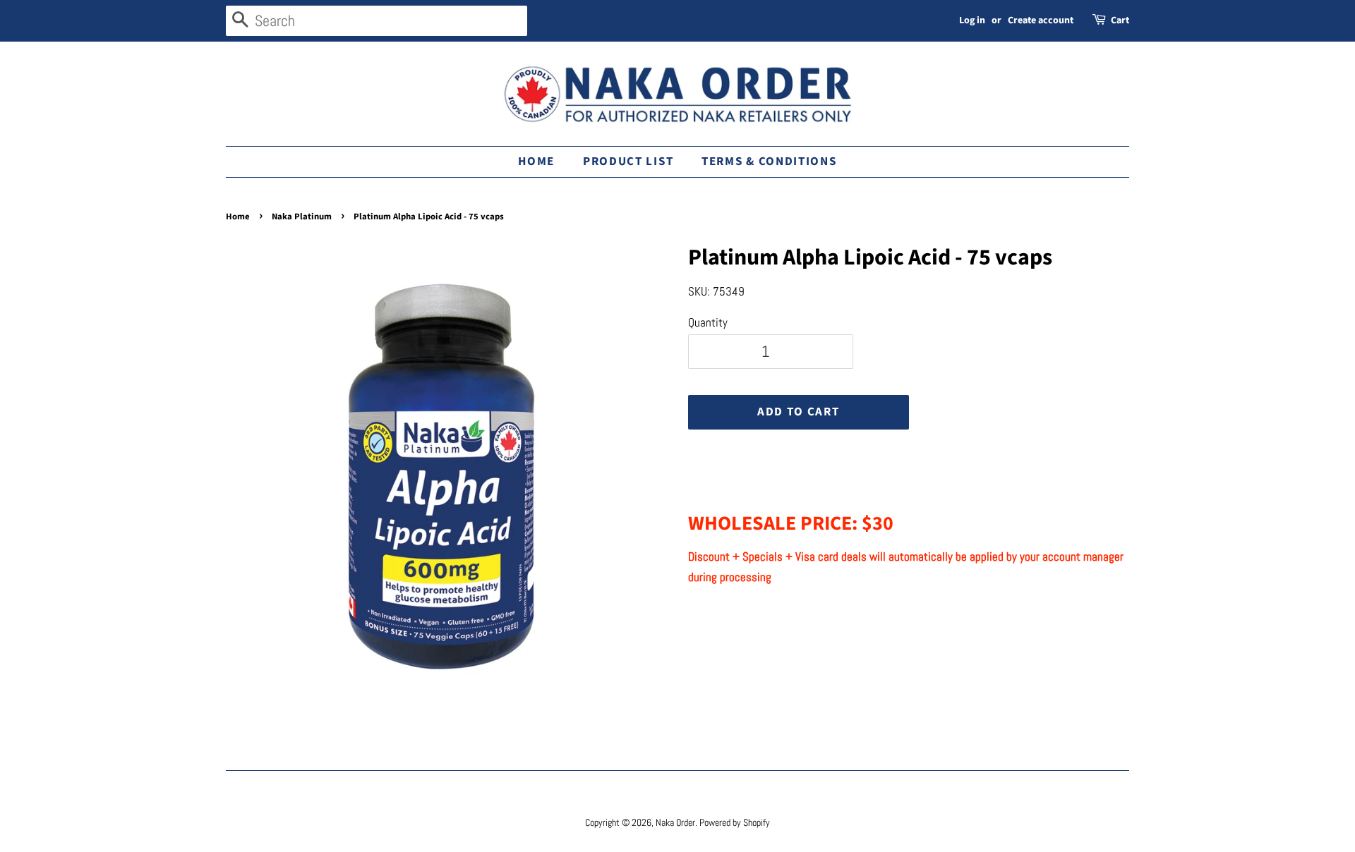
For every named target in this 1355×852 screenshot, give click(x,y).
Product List (628, 161)
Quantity (708, 322)
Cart (1120, 20)
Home (536, 161)
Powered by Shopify (734, 822)
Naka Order (675, 822)
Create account (1040, 20)
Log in (972, 20)
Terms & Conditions (769, 161)
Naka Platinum (302, 216)
